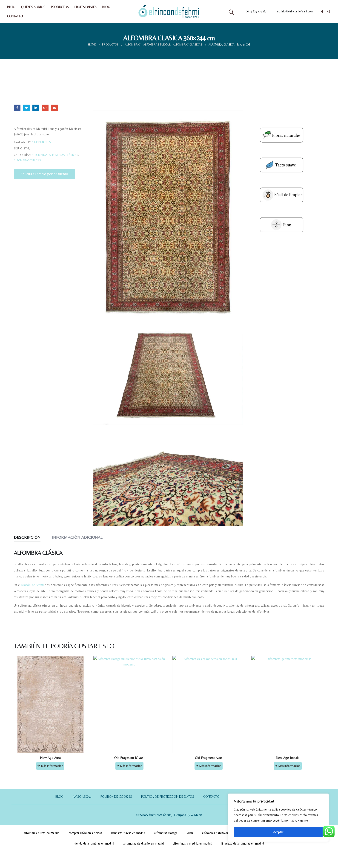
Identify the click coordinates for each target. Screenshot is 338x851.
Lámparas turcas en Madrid (128, 833)
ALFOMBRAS (40, 155)
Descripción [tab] (27, 537)
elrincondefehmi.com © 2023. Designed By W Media (169, 815)
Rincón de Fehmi (32, 585)
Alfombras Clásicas (63, 155)
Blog (59, 796)
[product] (50, 704)
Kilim (190, 833)
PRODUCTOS (60, 7)
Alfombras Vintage (166, 833)
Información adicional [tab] (77, 537)
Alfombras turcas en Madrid (41, 833)
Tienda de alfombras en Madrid (94, 843)
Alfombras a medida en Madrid (192, 843)
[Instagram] (328, 11)
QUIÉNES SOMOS (33, 7)
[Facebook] (322, 11)
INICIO (11, 7)
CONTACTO (15, 16)
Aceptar (278, 832)
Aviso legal (82, 796)
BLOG (106, 7)
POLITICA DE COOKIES (116, 796)
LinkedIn (35, 108)
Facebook (17, 108)
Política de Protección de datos (167, 796)
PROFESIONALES (85, 7)
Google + (45, 108)
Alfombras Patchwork (216, 833)
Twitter (26, 108)
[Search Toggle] (231, 12)
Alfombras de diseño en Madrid (143, 843)
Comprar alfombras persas (85, 833)
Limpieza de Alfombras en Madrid (242, 843)
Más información (52, 766)
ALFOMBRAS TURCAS (27, 160)
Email (54, 108)
